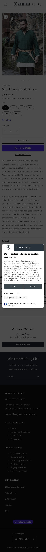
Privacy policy (9, 293)
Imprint (19, 293)
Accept (32, 286)
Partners (22, 297)
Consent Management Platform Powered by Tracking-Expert (21, 304)
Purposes (10, 297)
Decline (13, 286)
